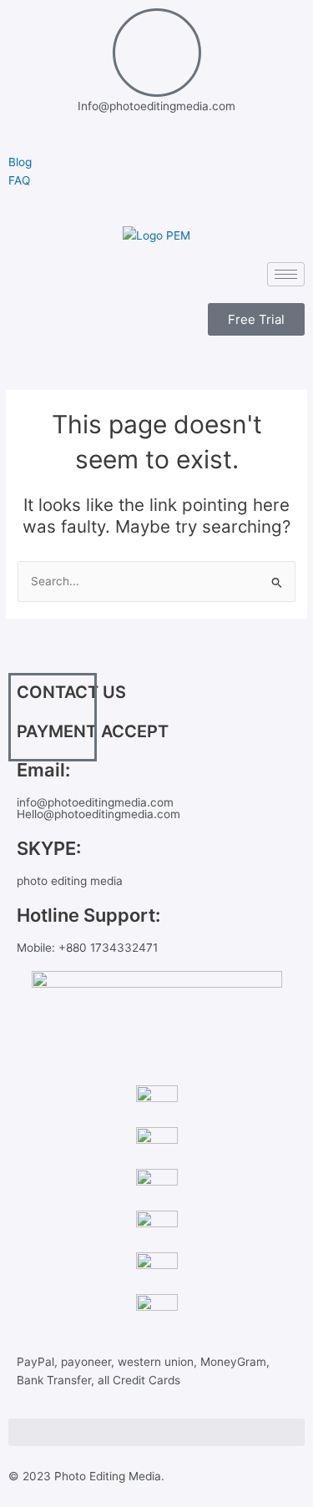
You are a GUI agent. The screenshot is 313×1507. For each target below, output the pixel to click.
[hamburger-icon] (286, 274)
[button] (156, 1432)
